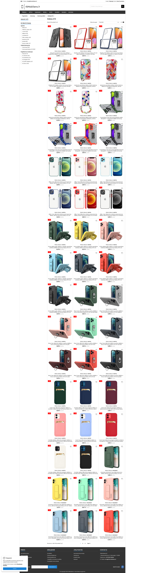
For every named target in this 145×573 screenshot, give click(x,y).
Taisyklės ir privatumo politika (54, 559)
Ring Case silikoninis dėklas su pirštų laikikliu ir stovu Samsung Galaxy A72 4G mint (85, 344)
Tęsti (89, 543)
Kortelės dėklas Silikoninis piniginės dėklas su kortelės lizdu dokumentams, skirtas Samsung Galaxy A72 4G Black (86, 473)
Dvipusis (25, 53)
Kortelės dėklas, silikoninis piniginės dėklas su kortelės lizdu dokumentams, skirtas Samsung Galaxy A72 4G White (60, 473)
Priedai (24, 12)
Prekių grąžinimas (51, 557)
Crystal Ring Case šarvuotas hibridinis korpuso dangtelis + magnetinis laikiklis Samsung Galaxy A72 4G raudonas (86, 151)
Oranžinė (25, 35)
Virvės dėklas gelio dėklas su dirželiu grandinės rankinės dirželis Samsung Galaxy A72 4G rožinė (111, 248)
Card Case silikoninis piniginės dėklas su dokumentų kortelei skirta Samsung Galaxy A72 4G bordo (111, 409)
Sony (50, 12)
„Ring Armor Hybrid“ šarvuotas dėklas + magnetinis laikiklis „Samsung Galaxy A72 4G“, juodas (60, 54)
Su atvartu (26, 55)
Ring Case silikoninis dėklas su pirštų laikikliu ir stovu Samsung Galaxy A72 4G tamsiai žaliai (85, 311)
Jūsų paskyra (78, 550)
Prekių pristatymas (51, 555)
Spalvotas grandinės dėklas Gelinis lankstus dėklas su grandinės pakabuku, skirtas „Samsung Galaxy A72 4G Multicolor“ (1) (85, 119)
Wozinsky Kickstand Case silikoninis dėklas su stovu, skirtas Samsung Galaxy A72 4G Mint (85, 505)
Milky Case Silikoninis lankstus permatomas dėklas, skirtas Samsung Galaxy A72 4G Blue (111, 182)
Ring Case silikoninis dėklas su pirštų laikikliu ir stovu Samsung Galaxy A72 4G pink (60, 344)
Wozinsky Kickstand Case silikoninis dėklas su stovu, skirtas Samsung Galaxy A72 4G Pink (111, 505)
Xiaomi (64, 12)
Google (70, 12)
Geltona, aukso (26, 29)
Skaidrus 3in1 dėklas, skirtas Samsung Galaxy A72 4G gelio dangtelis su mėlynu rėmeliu (111, 53)
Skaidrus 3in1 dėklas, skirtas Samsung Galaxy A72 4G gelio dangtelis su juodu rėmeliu (60, 85)
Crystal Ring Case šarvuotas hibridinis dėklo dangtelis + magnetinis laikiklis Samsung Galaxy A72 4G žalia (111, 119)
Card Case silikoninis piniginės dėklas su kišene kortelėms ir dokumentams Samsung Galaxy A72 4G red (111, 441)
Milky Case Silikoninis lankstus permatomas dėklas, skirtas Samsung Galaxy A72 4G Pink (85, 182)
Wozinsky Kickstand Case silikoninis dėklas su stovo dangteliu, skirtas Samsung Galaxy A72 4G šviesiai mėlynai (60, 538)
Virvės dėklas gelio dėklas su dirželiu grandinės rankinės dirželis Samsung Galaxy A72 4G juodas (60, 312)
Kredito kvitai (77, 557)
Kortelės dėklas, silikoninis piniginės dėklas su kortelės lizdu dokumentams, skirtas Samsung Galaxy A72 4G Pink (60, 441)
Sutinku (14, 568)
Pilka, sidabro (26, 37)
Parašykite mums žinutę (53, 561)
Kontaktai (49, 553)
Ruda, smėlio (26, 43)
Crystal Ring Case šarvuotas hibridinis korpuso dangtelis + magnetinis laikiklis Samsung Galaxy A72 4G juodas (111, 151)
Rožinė (25, 41)
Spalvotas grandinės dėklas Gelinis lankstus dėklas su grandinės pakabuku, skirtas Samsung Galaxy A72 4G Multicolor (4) (85, 86)
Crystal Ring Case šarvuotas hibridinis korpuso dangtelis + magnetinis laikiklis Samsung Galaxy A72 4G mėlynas (60, 151)
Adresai (75, 559)
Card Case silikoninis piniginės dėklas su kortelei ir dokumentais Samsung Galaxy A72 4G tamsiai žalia (60, 409)
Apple (30, 12)
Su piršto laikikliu (27, 61)
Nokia (44, 12)
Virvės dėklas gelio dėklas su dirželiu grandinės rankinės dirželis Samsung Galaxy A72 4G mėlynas (60, 280)
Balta (24, 27)
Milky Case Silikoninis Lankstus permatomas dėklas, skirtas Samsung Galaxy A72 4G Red (85, 214)
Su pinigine (26, 59)
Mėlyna (25, 33)
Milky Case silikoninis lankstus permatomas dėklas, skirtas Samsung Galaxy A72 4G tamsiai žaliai (60, 183)
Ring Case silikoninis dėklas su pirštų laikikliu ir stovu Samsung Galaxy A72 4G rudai (60, 376)
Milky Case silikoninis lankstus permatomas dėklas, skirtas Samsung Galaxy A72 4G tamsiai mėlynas (60, 215)
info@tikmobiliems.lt (32, 1)
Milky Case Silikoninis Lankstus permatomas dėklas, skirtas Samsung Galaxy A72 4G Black (111, 214)
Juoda (25, 31)
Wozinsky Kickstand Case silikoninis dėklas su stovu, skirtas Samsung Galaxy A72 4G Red (111, 537)
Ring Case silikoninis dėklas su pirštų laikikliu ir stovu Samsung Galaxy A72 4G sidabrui (111, 311)
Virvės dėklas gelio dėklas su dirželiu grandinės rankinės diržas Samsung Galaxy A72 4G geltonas (86, 248)
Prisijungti (111, 1)
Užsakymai (76, 555)
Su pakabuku (26, 57)
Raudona (25, 39)
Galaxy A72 (24, 19)
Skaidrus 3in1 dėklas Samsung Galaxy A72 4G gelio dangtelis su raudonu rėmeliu (85, 53)
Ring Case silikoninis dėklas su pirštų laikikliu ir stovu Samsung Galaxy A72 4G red (85, 376)
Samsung (37, 12)
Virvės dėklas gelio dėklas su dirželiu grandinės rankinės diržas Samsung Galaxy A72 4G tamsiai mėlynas (86, 280)
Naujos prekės (24, 555)
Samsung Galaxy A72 (28, 49)
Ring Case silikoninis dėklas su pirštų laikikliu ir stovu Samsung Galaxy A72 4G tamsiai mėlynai (111, 344)
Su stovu (25, 63)
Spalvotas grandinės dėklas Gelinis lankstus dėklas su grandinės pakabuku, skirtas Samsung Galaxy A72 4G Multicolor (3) (111, 86)
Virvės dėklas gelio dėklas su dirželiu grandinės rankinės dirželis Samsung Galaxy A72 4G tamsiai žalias (60, 248)
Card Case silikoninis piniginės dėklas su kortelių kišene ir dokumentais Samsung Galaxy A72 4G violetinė (85, 441)
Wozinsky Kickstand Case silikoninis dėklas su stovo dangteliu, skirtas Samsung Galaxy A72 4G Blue (85, 538)
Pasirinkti (109, 22)
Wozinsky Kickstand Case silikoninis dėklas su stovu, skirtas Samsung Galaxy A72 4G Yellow (60, 505)
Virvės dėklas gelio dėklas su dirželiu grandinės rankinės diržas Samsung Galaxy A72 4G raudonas (111, 280)
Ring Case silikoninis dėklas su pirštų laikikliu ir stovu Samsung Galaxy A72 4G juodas (111, 376)
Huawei (57, 12)
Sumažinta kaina (25, 553)
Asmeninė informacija (79, 553)
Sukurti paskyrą (120, 1)
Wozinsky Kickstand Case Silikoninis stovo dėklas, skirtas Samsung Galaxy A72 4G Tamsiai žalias (111, 473)
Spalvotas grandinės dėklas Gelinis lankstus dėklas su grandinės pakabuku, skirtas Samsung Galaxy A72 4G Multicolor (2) (60, 119)
